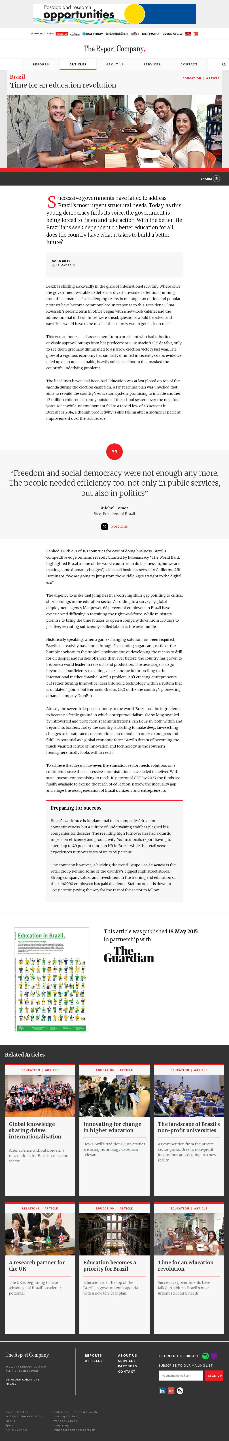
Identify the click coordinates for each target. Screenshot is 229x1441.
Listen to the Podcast (179, 1356)
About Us (115, 64)
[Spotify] (205, 1356)
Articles (78, 64)
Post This (119, 526)
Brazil (17, 77)
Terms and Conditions (22, 1379)
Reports (41, 64)
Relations (31, 1208)
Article (213, 78)
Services (152, 64)
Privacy (11, 1384)
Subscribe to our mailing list (186, 1365)
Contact (188, 64)
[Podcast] (214, 1356)
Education (192, 78)
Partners (127, 1366)
